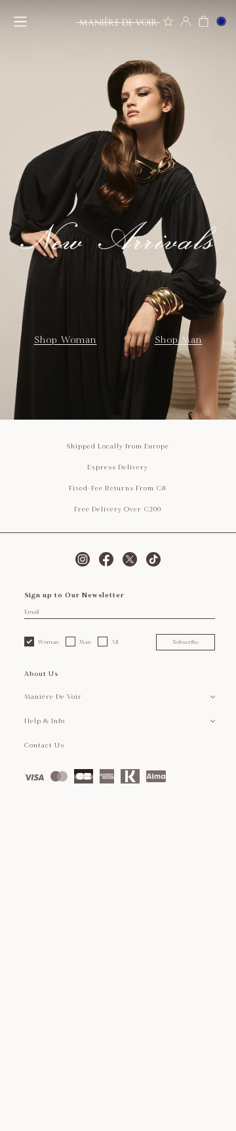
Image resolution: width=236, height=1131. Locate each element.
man (85, 642)
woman (48, 642)
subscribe (185, 642)
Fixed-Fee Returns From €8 (118, 488)
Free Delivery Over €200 (117, 509)
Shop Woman (65, 340)
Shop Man (179, 340)
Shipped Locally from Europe (117, 446)
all (115, 642)
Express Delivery (117, 467)
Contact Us (44, 745)
